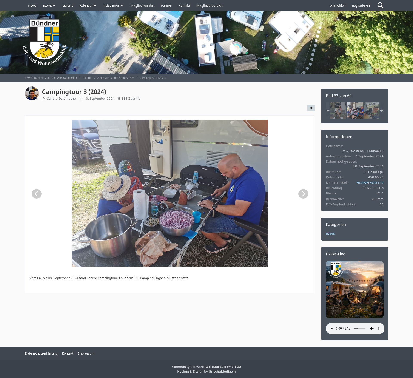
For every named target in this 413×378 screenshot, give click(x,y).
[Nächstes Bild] (303, 194)
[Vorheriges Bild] (37, 194)
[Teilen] (311, 108)
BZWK (330, 233)
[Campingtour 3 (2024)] (338, 110)
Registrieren (361, 5)
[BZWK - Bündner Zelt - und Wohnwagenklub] (206, 42)
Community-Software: (206, 366)
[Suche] (380, 5)
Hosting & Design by (206, 371)
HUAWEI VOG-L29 (370, 182)
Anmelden (337, 5)
